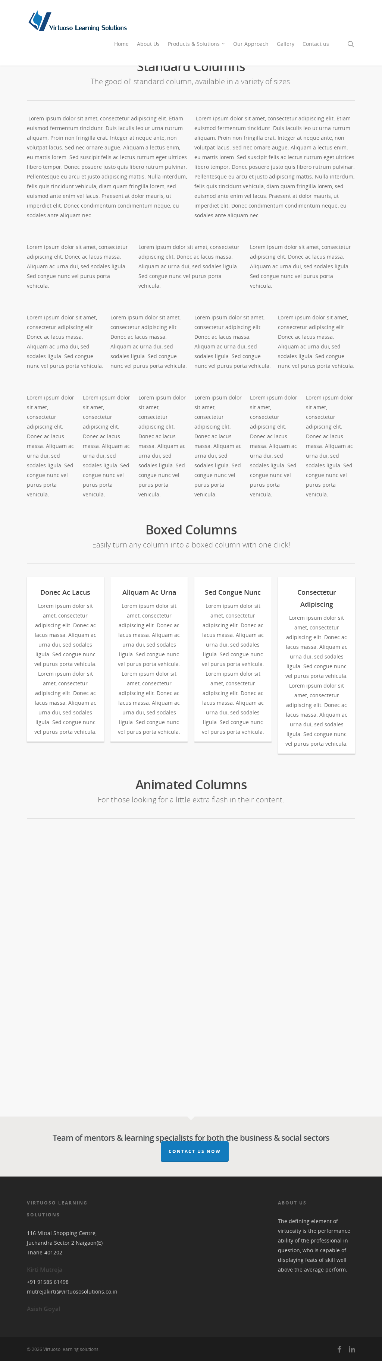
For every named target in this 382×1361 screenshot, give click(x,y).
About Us (148, 43)
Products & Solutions (194, 43)
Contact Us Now (195, 1151)
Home (121, 43)
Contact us (316, 43)
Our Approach (251, 43)
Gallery (285, 43)
